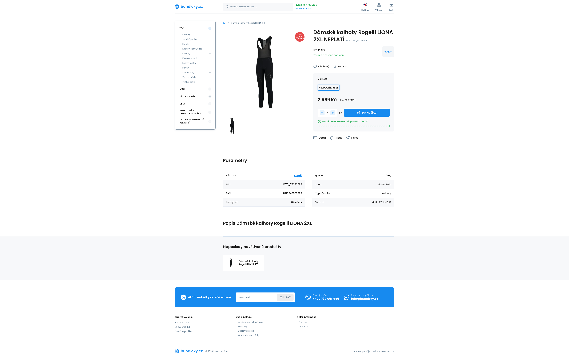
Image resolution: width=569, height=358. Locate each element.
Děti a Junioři (187, 96)
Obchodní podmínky (248, 335)
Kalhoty (186, 53)
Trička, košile (188, 81)
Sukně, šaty (188, 72)
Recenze (303, 326)
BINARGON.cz (387, 351)
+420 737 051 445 (306, 5)
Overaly (186, 34)
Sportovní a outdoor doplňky (190, 112)
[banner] (195, 6)
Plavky (185, 67)
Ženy (181, 28)
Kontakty (242, 326)
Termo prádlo (189, 77)
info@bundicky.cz (304, 8)
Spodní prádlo (189, 39)
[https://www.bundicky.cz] (224, 23)
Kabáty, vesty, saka (192, 48)
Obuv (182, 103)
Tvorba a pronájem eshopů (366, 351)
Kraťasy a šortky (190, 58)
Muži (182, 88)
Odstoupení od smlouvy (250, 322)
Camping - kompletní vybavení (191, 121)
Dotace (303, 322)
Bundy (185, 44)
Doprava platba (246, 330)
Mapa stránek (222, 351)
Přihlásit (285, 297)
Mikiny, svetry (189, 63)
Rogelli (388, 51)
